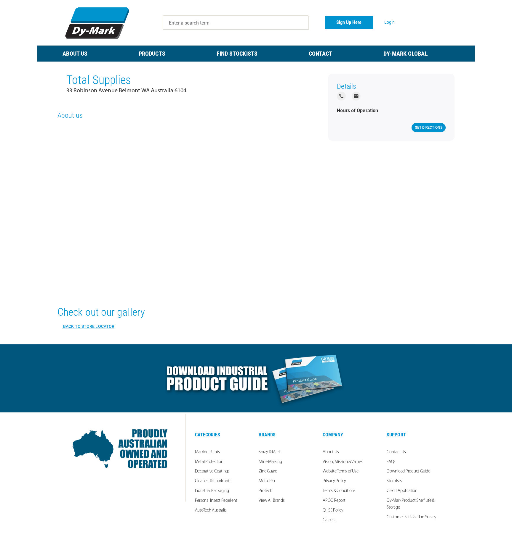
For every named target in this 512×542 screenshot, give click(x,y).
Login (389, 22)
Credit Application (402, 491)
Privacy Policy (334, 481)
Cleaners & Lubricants (213, 481)
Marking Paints (207, 452)
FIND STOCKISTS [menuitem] (237, 53)
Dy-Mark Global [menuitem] (405, 53)
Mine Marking (270, 462)
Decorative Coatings (212, 471)
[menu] (256, 53)
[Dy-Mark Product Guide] (256, 378)
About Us (331, 452)
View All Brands (271, 501)
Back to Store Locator (88, 326)
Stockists (394, 481)
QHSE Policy (333, 510)
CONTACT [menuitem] (320, 53)
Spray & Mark (269, 452)
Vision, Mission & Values (342, 462)
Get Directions (428, 127)
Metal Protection (209, 462)
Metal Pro (267, 481)
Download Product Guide (408, 471)
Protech (265, 491)
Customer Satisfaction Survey (411, 517)
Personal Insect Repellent (216, 501)
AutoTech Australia (211, 510)
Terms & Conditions (339, 491)
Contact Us (396, 452)
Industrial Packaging (212, 491)
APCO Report (334, 501)
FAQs (391, 462)
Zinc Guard (268, 471)
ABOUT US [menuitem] (75, 53)
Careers (329, 520)
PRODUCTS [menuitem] (152, 53)
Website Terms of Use (340, 471)
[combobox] (236, 22)
